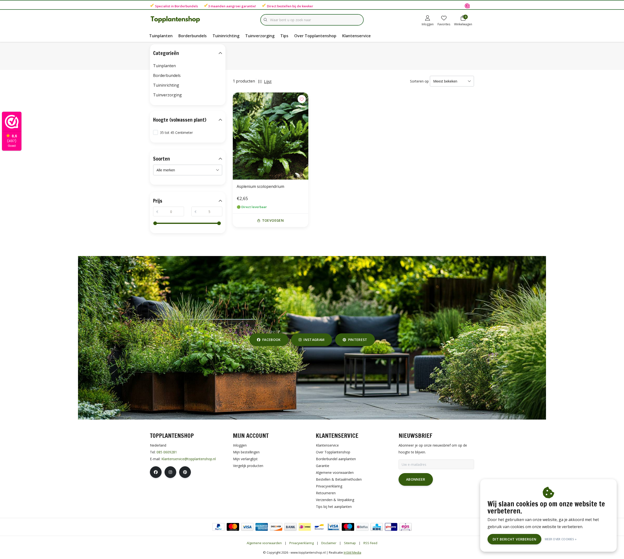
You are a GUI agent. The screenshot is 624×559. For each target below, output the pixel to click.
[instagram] (170, 472)
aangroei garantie (240, 6)
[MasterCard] (233, 527)
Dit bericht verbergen (514, 539)
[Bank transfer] (290, 527)
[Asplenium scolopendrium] (270, 136)
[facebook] (156, 472)
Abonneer (415, 479)
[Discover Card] (276, 527)
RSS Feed (370, 543)
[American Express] (261, 527)
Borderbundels (186, 6)
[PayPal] (218, 527)
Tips (284, 35)
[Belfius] (362, 527)
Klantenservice (356, 35)
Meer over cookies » (561, 539)
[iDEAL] (305, 527)
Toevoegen (273, 220)
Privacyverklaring (301, 543)
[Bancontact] (319, 527)
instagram (314, 339)
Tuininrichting (226, 35)
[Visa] (247, 527)
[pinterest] (185, 472)
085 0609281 (166, 452)
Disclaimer (328, 543)
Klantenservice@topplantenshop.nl (188, 459)
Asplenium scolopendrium (260, 186)
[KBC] (376, 527)
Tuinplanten (161, 35)
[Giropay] (391, 527)
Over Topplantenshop (315, 35)
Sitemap (350, 543)
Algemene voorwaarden (264, 543)
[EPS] (405, 527)
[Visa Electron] (333, 527)
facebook (271, 339)
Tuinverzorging (259, 35)
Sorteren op (419, 81)
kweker (307, 6)
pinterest (357, 339)
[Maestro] (348, 527)
